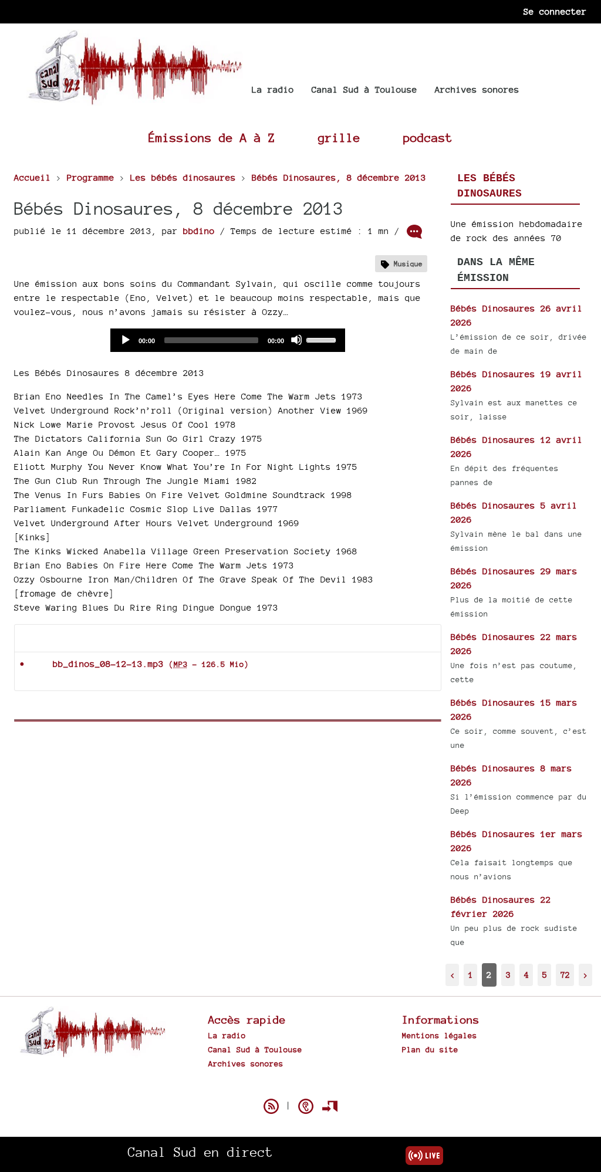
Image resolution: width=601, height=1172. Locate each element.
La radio (273, 89)
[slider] (322, 339)
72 (565, 975)
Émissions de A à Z (211, 137)
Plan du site (430, 1049)
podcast (428, 137)
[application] (227, 340)
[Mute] (296, 339)
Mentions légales (439, 1035)
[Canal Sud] (134, 99)
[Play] (125, 339)
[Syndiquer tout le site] (271, 1106)
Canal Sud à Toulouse (364, 89)
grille (339, 137)
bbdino (199, 231)
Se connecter (555, 11)
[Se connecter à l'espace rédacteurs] (329, 1106)
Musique (408, 263)
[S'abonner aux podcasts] (305, 1106)
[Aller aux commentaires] (414, 231)
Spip (300, 1085)
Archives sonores (477, 89)
